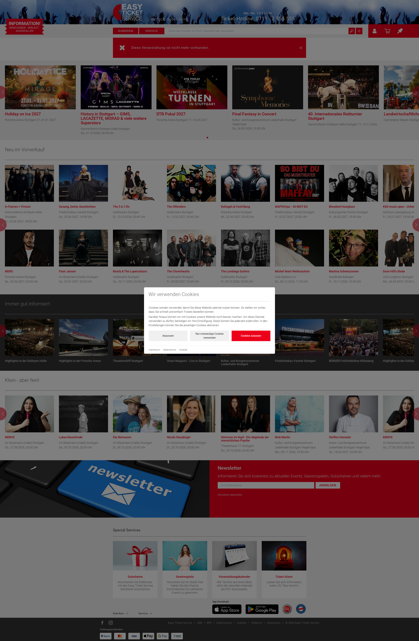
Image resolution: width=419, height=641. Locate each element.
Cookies (183, 349)
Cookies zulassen (251, 335)
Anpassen (168, 335)
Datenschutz (169, 349)
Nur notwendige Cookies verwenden (210, 335)
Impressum (154, 349)
